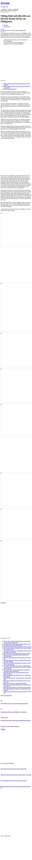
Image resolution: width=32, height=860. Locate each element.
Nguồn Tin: (3, 602)
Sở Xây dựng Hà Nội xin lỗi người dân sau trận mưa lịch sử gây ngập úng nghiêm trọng (17, 642)
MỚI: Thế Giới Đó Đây (6, 695)
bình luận (21, 30)
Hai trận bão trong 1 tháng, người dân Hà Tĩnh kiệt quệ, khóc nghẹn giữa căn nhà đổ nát (17, 670)
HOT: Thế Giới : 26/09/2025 (7, 763)
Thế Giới (6, 25)
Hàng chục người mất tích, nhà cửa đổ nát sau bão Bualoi (17, 687)
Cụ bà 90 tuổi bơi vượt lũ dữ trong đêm (13, 645)
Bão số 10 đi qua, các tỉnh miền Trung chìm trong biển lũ (17, 653)
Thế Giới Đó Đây (7, 26)
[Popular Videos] (7, 9)
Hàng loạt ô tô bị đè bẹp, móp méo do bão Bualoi (15, 683)
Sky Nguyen (4, 30)
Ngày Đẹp (15, 9)
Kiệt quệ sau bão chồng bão (10, 89)
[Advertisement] (16, 62)
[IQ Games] (1, 9)
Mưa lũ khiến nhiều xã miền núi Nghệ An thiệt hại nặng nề (17, 646)
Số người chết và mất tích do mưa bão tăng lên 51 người (17, 644)
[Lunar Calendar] (12, 9)
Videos (10, 9)
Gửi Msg (3, 729)
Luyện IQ (4, 9)
